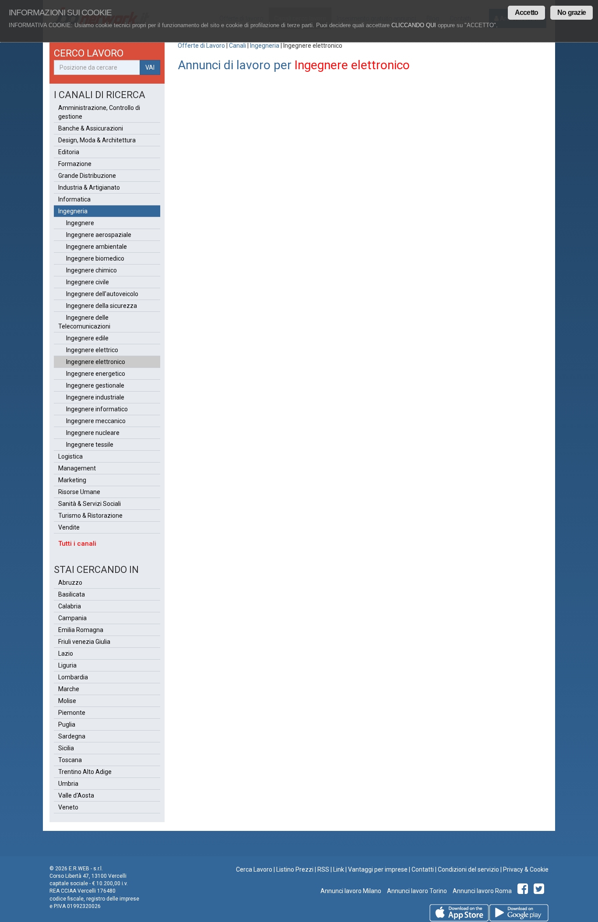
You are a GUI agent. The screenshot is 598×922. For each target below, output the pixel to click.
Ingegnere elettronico (95, 361)
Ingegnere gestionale (95, 385)
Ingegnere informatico (97, 409)
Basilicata (71, 594)
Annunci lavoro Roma (481, 890)
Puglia (66, 724)
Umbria (68, 783)
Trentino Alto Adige (85, 771)
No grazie (571, 12)
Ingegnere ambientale (96, 246)
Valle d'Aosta (76, 795)
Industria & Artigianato (89, 187)
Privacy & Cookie (526, 869)
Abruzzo (70, 582)
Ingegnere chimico (91, 270)
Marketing (72, 480)
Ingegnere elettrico (92, 349)
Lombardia (73, 677)
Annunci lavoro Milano (350, 890)
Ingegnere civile (87, 282)
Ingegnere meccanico (96, 420)
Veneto (68, 807)
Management (77, 468)
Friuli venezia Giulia (84, 641)
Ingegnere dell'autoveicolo (102, 293)
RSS (323, 869)
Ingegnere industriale (95, 397)
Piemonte (71, 712)
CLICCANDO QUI (413, 25)
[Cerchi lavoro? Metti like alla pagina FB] (524, 890)
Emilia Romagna (80, 629)
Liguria (67, 665)
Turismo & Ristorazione (90, 515)
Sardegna (71, 736)
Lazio (65, 653)
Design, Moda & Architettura (97, 140)
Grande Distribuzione (87, 175)
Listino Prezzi (294, 869)
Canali (237, 45)
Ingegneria (264, 45)
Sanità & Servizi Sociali (89, 503)
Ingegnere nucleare (93, 432)
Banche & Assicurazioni (90, 128)
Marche (68, 688)
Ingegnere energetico (95, 373)
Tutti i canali (77, 544)
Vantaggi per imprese (378, 869)
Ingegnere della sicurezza (101, 305)
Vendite (69, 527)
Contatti (423, 869)
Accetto (526, 12)
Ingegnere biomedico (95, 258)
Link (338, 869)
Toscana (70, 759)
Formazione (74, 163)
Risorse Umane (79, 491)
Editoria (68, 151)
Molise (67, 700)
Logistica (70, 456)
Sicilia (66, 748)
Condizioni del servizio (468, 869)
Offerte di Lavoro (201, 45)
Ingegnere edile (87, 338)
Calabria (69, 606)
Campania (72, 618)
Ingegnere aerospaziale (98, 234)
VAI (150, 67)
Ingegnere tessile (89, 444)
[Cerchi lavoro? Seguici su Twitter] (540, 890)
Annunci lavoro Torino (416, 890)
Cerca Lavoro (254, 869)
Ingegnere (80, 222)
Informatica (74, 199)
